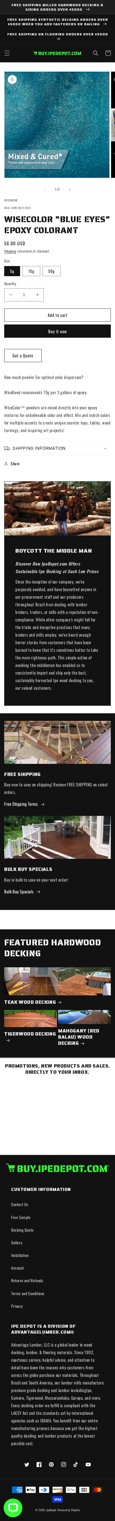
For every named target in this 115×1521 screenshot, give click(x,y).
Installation (19, 1255)
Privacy (17, 1306)
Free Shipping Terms (21, 804)
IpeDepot (51, 1510)
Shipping (10, 251)
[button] (7, 53)
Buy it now (57, 331)
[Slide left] (45, 189)
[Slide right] (70, 189)
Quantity (10, 283)
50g (51, 271)
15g (31, 271)
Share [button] (15, 463)
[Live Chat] (13, 1508)
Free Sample (21, 1217)
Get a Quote (23, 355)
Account (17, 1268)
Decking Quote (22, 1230)
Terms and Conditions (27, 1293)
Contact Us (19, 1204)
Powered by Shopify (69, 1510)
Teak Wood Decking (30, 1002)
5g (12, 271)
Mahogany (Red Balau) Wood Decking (78, 1037)
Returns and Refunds (27, 1280)
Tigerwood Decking (30, 1034)
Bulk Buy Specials (18, 891)
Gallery (16, 1242)
